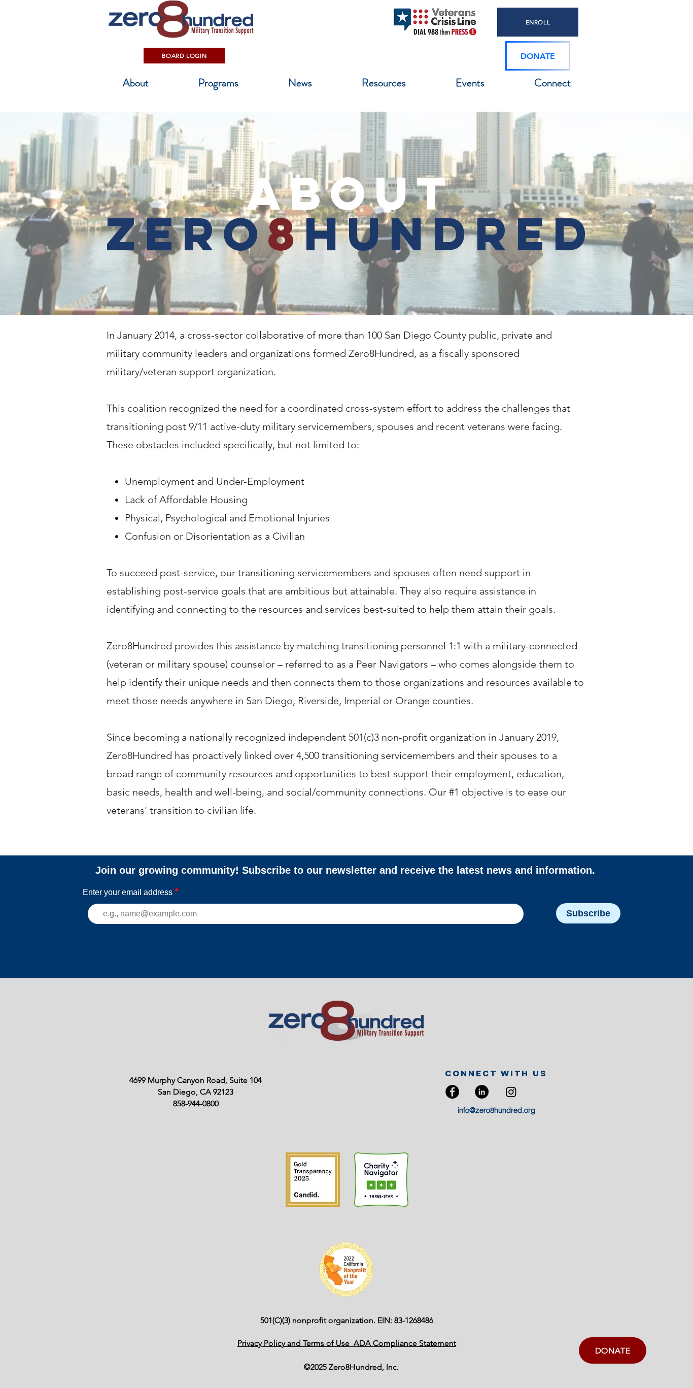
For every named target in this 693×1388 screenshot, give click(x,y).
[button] (136, 83)
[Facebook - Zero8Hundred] (452, 1092)
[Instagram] (511, 1092)
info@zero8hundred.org (496, 1110)
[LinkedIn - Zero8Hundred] (482, 1092)
